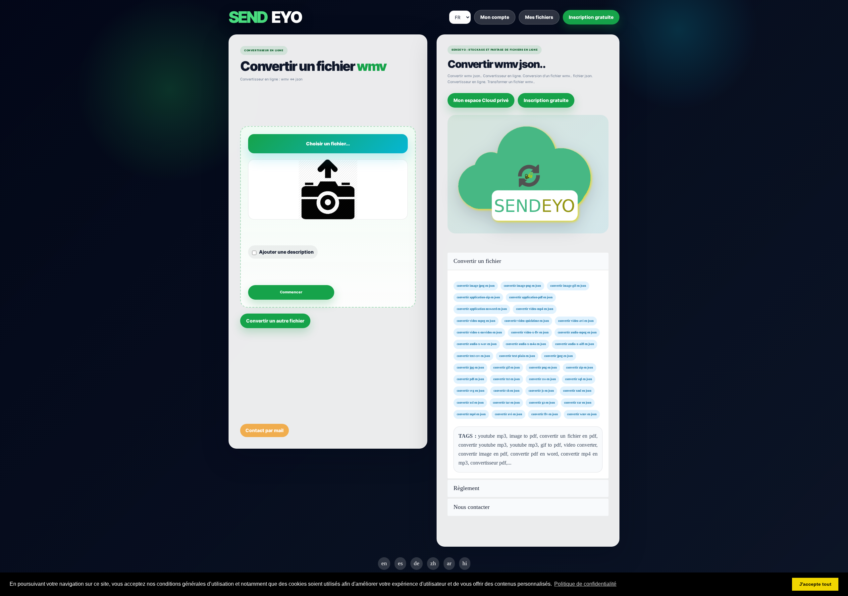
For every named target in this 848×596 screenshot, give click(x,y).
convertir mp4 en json (471, 414)
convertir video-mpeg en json (476, 320)
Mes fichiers (539, 17)
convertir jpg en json (470, 367)
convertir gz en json (542, 402)
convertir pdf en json (470, 379)
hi (464, 563)
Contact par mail (264, 430)
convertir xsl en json (470, 402)
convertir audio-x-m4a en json (526, 344)
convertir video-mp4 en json (534, 309)
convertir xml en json (577, 390)
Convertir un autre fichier (275, 320)
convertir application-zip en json (478, 297)
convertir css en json (542, 379)
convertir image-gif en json (568, 285)
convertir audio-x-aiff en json (574, 344)
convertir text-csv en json (473, 355)
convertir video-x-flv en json (530, 332)
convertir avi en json (508, 414)
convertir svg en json (470, 390)
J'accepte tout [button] (815, 584)
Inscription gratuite (591, 17)
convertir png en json (543, 367)
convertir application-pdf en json (531, 297)
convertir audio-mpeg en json (577, 332)
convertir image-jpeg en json (476, 285)
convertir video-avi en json (576, 320)
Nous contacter (471, 507)
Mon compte (494, 17)
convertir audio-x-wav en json (477, 344)
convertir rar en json (577, 402)
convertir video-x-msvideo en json (479, 332)
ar (449, 563)
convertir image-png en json (522, 285)
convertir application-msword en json (482, 309)
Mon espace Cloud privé (480, 100)
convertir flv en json (544, 414)
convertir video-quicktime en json (526, 320)
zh (433, 563)
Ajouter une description (286, 252)
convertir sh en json (506, 390)
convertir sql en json (578, 379)
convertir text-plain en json (517, 355)
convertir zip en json (579, 367)
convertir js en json (541, 390)
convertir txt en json (506, 379)
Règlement (466, 488)
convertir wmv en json (582, 414)
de (416, 563)
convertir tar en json (506, 402)
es (400, 563)
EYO (265, 17)
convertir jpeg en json (558, 355)
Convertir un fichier (477, 261)
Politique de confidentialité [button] (585, 584)
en (384, 563)
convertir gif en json (506, 367)
